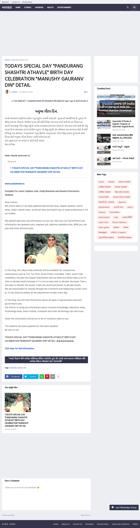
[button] (128, 7)
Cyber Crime (103, 222)
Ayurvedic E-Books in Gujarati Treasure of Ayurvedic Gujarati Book (123, 124)
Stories (101, 181)
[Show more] (58, 376)
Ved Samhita (114, 212)
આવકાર (7, 7)
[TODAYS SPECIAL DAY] (18, 402)
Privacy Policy (27, 2)
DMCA (135, 524)
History (130, 207)
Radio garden (104, 227)
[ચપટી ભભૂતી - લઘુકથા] (104, 149)
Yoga (116, 217)
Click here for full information (19, 348)
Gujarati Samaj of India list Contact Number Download (115, 108)
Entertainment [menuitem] (64, 7)
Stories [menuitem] (27, 7)
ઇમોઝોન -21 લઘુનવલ (118, 232)
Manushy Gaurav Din (20, 60)
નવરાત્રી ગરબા (118, 207)
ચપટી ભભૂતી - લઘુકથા (120, 146)
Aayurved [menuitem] (39, 7)
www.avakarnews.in (14, 183)
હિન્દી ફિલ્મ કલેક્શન (124, 237)
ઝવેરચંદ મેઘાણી (104, 197)
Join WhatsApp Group (126, 507)
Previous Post (9, 515)
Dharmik (102, 212)
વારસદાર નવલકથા (121, 186)
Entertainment (104, 207)
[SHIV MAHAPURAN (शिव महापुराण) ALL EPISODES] (104, 138)
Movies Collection (119, 222)
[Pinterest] (47, 376)
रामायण (125, 227)
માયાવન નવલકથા (124, 181)
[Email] (52, 376)
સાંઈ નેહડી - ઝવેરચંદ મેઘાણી (123, 158)
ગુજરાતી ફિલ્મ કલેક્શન (106, 237)
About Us (5, 2)
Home (7, 60)
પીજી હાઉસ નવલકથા (122, 192)
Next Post (85, 515)
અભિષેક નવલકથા (104, 192)
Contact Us (16, 2)
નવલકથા (111, 181)
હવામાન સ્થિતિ (127, 217)
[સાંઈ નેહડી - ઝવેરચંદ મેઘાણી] (104, 161)
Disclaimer (89, 524)
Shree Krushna (104, 217)
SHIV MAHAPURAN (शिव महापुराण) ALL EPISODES (122, 136)
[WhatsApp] (41, 376)
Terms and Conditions (120, 524)
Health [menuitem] (50, 7)
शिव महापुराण (103, 232)
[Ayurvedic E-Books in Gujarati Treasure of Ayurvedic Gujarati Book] (104, 124)
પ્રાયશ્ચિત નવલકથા (104, 186)
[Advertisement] (70, 33)
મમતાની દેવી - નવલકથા (106, 202)
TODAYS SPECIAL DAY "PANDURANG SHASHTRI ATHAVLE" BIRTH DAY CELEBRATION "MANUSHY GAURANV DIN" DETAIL (16, 420)
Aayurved (122, 202)
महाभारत (116, 227)
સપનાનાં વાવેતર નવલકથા (121, 197)
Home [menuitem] (18, 7)
